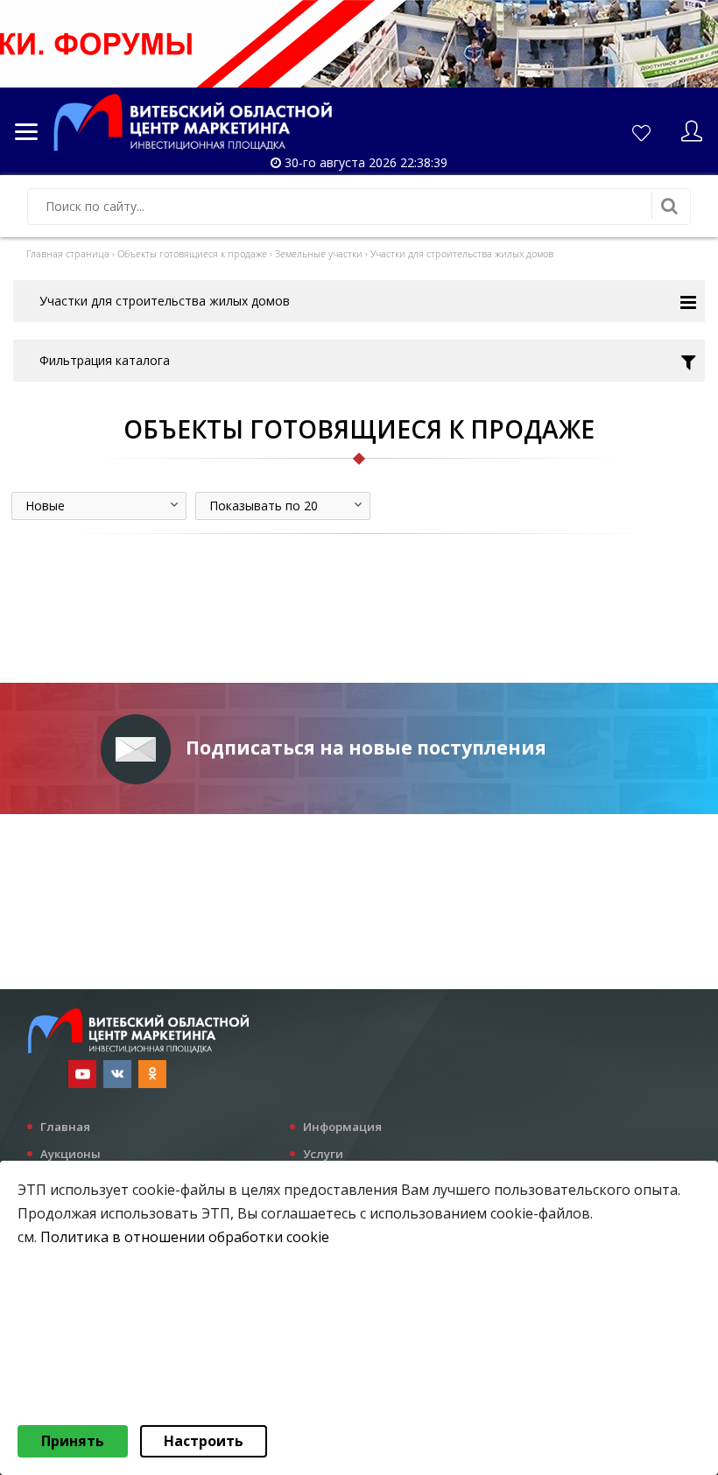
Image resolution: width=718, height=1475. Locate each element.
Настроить (203, 1440)
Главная (65, 1126)
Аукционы (70, 1154)
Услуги (323, 1154)
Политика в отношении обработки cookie (184, 1237)
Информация (342, 1126)
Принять (72, 1440)
